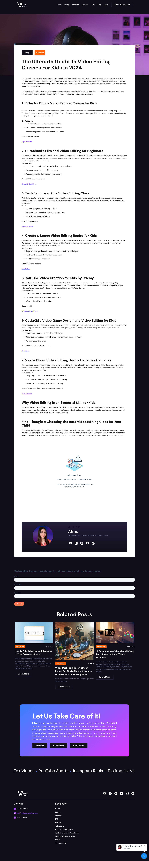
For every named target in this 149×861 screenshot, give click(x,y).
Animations (59, 826)
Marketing (40, 53)
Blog (99, 5)
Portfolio (85, 5)
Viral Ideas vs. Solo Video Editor (67, 833)
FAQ (93, 5)
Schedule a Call (60, 843)
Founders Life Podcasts (64, 829)
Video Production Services (65, 836)
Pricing (66, 5)
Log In (106, 5)
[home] (29, 4)
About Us (75, 5)
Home (59, 5)
